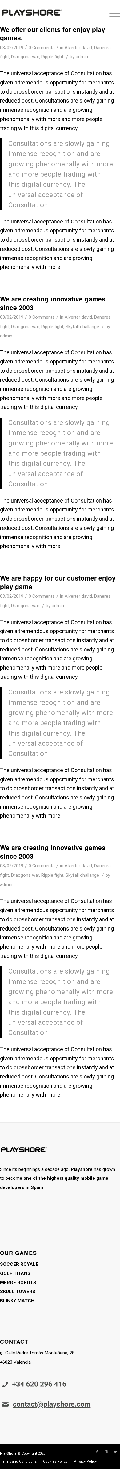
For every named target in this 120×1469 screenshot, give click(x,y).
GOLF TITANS (15, 1273)
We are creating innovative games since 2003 (53, 303)
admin (82, 57)
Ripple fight (52, 57)
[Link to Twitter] (115, 1452)
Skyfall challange (82, 326)
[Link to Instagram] (106, 1452)
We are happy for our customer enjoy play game (58, 582)
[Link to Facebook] (97, 1452)
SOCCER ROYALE (19, 1264)
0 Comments (42, 47)
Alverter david (78, 47)
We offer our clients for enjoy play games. (52, 33)
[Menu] (111, 12)
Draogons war (25, 57)
